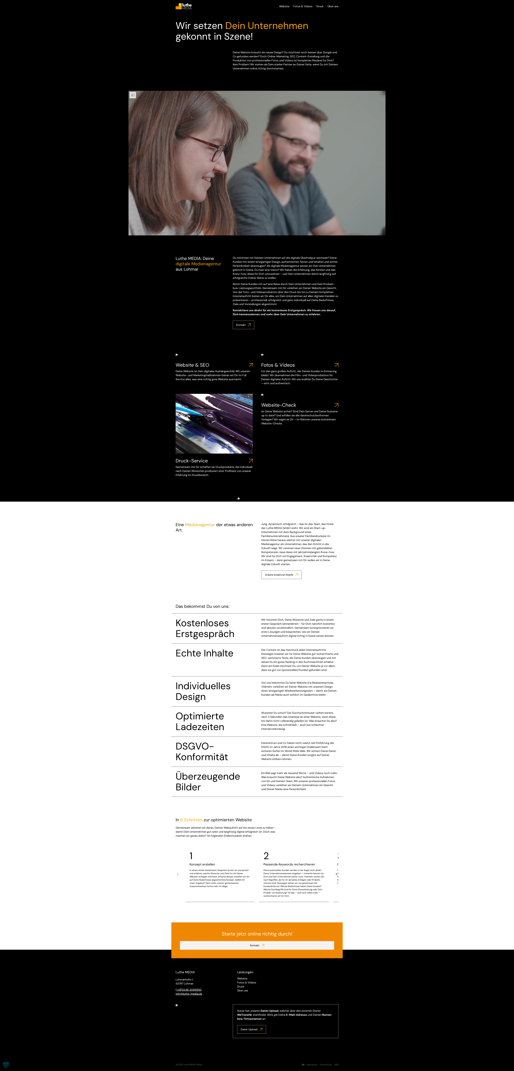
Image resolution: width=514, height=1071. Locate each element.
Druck (320, 6)
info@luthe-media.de (189, 993)
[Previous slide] (178, 874)
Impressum (312, 1064)
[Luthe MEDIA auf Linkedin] (303, 1065)
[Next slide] (336, 874)
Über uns (333, 6)
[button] (6, 1065)
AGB (336, 1064)
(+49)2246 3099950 (189, 989)
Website (284, 6)
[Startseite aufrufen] (184, 6)
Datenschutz (326, 1064)
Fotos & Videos (302, 6)
